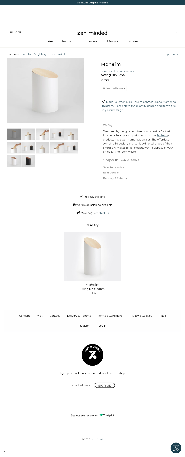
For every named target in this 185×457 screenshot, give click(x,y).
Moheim (111, 64)
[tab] (139, 125)
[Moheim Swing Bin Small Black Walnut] (28, 161)
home (105, 71)
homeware (89, 41)
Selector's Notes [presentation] (113, 167)
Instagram (96, 401)
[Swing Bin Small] (28, 134)
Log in (102, 325)
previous (172, 54)
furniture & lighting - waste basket (43, 54)
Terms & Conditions (110, 315)
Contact (55, 315)
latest (51, 41)
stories (134, 41)
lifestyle (113, 41)
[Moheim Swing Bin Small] (14, 134)
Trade (162, 315)
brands (67, 41)
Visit (39, 315)
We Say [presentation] (108, 125)
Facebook (87, 401)
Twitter (91, 401)
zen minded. (96, 439)
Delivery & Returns (79, 315)
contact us (102, 213)
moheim (132, 71)
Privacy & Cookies (141, 315)
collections (118, 71)
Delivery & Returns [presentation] (115, 178)
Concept (24, 315)
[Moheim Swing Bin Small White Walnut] (14, 161)
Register (84, 325)
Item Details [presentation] (111, 172)
